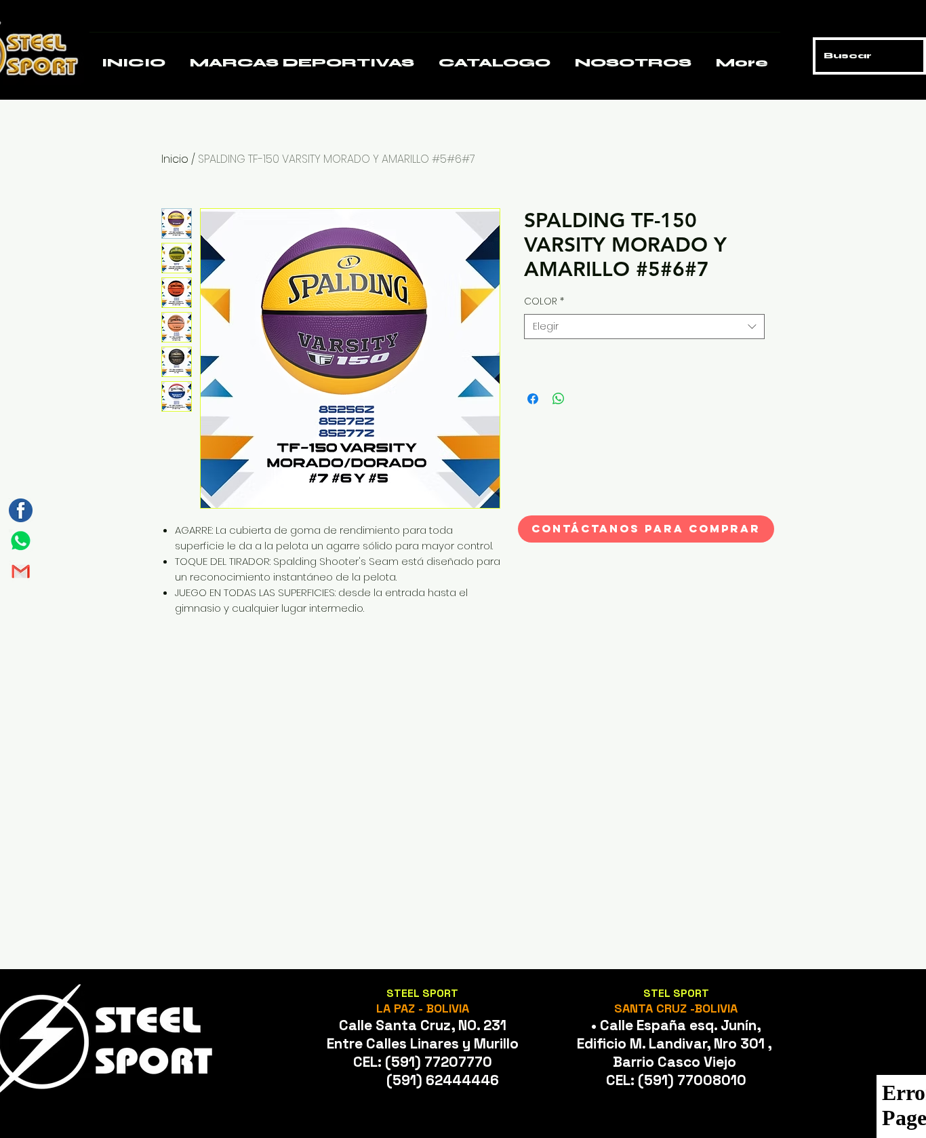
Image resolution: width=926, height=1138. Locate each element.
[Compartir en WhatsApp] (558, 399)
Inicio (174, 159)
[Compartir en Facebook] (533, 399)
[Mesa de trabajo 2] (21, 571)
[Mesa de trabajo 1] (21, 541)
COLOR (544, 301)
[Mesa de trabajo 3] (21, 510)
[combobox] (644, 327)
